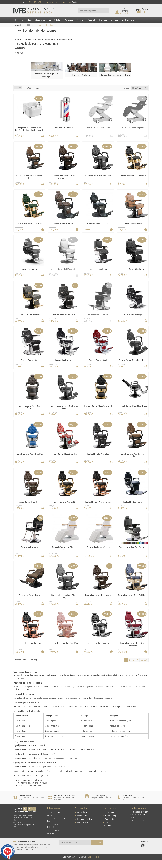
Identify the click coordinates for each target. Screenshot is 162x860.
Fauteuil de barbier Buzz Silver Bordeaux (132, 644)
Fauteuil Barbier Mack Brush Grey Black (64, 407)
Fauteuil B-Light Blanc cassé (98, 127)
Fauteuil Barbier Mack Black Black (132, 360)
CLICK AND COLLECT (53, 825)
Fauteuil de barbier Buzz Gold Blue (132, 595)
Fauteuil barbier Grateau (98, 314)
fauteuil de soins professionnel (37, 675)
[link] (143, 845)
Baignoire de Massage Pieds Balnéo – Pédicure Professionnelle (29, 128)
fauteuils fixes (22, 698)
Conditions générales (53, 831)
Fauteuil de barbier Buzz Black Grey (63, 596)
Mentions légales (112, 815)
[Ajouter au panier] (42, 136)
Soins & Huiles (54, 20)
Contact (75, 2)
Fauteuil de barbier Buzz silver (98, 643)
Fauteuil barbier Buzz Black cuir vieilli (29, 176)
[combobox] (91, 10)
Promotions (82, 812)
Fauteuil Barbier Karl (29, 360)
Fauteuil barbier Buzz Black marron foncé (64, 176)
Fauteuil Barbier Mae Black (98, 454)
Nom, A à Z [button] (136, 88)
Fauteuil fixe (20, 720)
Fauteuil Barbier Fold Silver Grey (63, 269)
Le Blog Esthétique (106, 823)
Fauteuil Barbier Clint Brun (64, 223)
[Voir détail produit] (111, 136)
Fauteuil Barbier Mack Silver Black (132, 406)
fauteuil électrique (23, 686)
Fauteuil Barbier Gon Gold (29, 314)
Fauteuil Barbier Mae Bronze (29, 502)
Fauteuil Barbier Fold (29, 269)
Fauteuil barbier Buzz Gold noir (133, 175)
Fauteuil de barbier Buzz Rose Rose (63, 643)
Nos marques (82, 822)
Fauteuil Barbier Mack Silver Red (63, 454)
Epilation (19, 20)
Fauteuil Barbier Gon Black (132, 269)
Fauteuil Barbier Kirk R (98, 360)
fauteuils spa (22, 706)
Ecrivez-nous (110, 812)
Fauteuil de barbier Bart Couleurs (132, 547)
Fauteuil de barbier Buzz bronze (98, 595)
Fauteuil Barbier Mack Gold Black (98, 406)
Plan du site (109, 819)
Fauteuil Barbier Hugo (132, 314)
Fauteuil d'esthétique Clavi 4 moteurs (98, 548)
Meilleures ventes (84, 819)
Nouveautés (82, 815)
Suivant (144, 660)
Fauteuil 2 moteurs (22, 726)
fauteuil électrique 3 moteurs (42, 749)
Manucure (68, 20)
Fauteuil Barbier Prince (132, 502)
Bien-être (103, 20)
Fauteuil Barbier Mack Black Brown (29, 407)
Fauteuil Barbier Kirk (63, 360)
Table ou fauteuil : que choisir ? (31, 785)
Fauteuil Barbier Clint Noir (98, 223)
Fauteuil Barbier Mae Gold (64, 502)
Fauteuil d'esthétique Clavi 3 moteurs (64, 548)
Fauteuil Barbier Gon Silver (64, 314)
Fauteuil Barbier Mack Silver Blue (29, 454)
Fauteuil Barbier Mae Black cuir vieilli (133, 455)
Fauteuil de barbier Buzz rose (29, 643)
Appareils (91, 20)
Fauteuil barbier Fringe (98, 269)
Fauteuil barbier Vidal (29, 547)
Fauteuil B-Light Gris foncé (132, 127)
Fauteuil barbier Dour (133, 223)
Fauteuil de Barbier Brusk (29, 595)
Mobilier (80, 20)
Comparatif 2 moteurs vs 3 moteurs (32, 782)
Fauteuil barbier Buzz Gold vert (29, 223)
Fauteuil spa (20, 736)
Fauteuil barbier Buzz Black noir (98, 175)
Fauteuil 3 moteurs (22, 731)
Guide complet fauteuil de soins (31, 780)
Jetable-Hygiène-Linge (36, 20)
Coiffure (114, 20)
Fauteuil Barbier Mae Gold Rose (98, 502)
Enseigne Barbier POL (64, 127)
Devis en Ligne (128, 20)
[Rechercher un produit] (106, 10)
